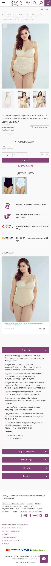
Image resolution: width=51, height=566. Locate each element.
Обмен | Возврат (30, 506)
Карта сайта (6, 511)
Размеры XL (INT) (26, 141)
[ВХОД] (41, 3)
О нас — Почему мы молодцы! (13, 504)
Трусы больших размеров (11, 528)
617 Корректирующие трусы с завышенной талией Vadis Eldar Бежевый (25, 324)
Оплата (26, 468)
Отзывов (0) (26, 459)
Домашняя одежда (9, 537)
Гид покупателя (7, 509)
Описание (27, 350)
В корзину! (25, 160)
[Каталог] (3, 3)
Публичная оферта (11, 556)
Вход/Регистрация (35, 511)
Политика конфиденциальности (32, 556)
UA (47, 9)
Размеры (30, 504)
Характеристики (27, 451)
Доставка (26, 476)
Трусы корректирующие (34, 14)
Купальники (6, 534)
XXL (10, 147)
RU (41, 9)
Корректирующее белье (14, 14)
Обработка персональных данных (24, 559)
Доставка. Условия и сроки (12, 506)
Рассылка (23, 511)
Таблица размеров (40, 127)
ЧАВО (17, 509)
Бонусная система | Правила (32, 509)
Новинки (5, 543)
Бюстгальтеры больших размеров (15, 525)
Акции (15, 511)
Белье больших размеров (11, 540)
